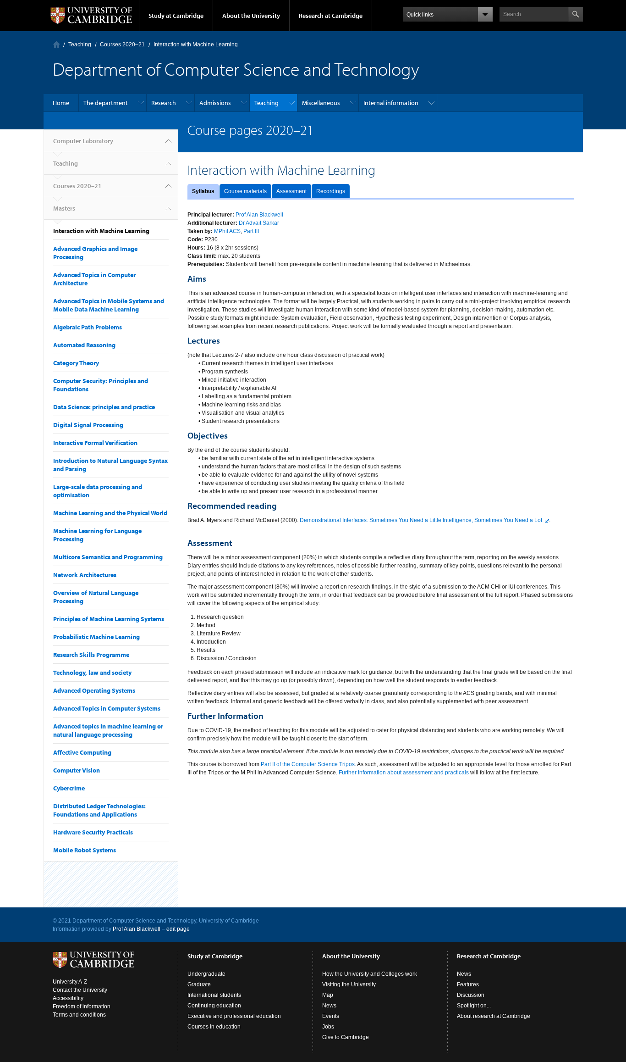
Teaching (79, 44)
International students (214, 995)
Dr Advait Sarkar (259, 223)
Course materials (245, 191)
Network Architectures (84, 575)
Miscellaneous (321, 103)
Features (468, 984)
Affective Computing (82, 752)
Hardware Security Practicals (93, 832)
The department (105, 103)
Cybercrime (69, 788)
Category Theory (76, 363)
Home (61, 103)
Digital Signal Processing (88, 425)
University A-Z (70, 982)
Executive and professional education (234, 1016)
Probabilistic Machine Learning (96, 637)
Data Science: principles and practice (104, 407)
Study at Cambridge (175, 15)
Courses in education (214, 1026)
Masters (64, 208)
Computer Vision (76, 770)
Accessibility (68, 998)
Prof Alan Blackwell (259, 214)
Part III (251, 231)
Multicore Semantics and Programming (108, 557)
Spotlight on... (474, 1005)
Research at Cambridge (330, 15)
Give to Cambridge (345, 1037)
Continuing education (214, 1005)
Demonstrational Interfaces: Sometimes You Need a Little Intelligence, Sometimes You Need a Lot (421, 520)
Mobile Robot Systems (84, 850)
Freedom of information (81, 1006)
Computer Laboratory (56, 44)
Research (163, 103)
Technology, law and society (92, 672)
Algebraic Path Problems (87, 327)
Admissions (215, 103)
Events (330, 1016)
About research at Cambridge (493, 1016)
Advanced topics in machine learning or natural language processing (108, 730)
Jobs (328, 1026)
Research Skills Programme (91, 655)
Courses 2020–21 (122, 44)
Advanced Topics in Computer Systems (106, 708)
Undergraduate (206, 974)
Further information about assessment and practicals (404, 772)
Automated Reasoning (84, 345)
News (329, 1005)
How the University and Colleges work (369, 974)
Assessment (291, 191)
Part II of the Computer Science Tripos (308, 764)
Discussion (470, 995)
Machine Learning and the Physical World (110, 513)
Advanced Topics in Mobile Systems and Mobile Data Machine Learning (108, 305)
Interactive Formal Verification (95, 443)
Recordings (330, 191)
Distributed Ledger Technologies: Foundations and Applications (99, 810)
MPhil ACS (227, 231)
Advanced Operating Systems (94, 690)
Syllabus (203, 191)
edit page (178, 929)
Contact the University (80, 990)
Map (327, 995)
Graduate (199, 984)
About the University (251, 15)
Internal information (390, 103)
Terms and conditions (79, 1015)
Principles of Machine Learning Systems (108, 619)
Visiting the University (349, 984)
